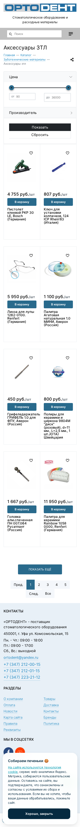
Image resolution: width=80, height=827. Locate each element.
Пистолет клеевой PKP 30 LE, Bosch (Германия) (20, 214)
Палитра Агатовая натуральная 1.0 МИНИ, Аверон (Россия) (57, 318)
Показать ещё (40, 569)
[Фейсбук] (8, 752)
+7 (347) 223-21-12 (22, 677)
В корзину (22, 202)
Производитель (23, 112)
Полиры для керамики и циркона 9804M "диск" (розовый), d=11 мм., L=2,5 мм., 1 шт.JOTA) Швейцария (57, 425)
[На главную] (40, 7)
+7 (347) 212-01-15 (22, 670)
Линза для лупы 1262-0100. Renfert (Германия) (20, 317)
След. (33, 594)
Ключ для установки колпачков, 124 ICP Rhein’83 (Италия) (56, 216)
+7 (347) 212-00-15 (22, 664)
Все (48, 593)
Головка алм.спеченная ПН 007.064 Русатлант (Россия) (20, 523)
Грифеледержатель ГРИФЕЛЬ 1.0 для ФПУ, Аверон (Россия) (23, 419)
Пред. (18, 585)
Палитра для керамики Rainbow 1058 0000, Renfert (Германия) (55, 523)
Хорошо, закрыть (39, 814)
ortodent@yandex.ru (21, 657)
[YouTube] (20, 752)
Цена (13, 77)
